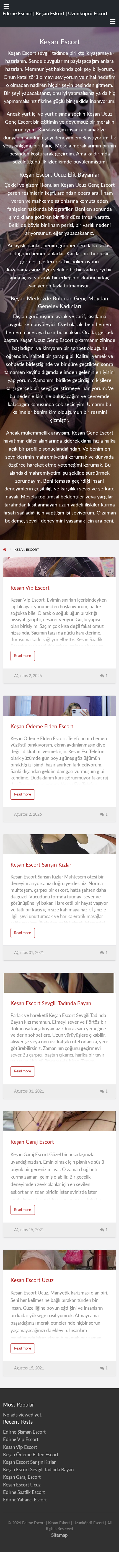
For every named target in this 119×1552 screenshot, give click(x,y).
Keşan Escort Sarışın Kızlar (41, 865)
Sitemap (59, 1535)
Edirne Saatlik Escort (24, 1492)
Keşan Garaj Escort (32, 1142)
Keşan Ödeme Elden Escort (42, 726)
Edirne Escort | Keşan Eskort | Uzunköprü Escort (55, 13)
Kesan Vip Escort (30, 588)
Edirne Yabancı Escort (25, 1500)
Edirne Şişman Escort (24, 1432)
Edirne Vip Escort (20, 1439)
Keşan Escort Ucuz (32, 1280)
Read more (24, 657)
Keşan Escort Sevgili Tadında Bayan (51, 1003)
